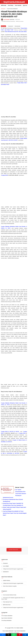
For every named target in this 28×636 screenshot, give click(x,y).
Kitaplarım (5, 563)
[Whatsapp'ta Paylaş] (14, 634)
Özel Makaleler (17, 26)
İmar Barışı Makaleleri (6, 620)
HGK (6, 175)
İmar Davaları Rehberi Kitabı (9, 595)
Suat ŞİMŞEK (6, 566)
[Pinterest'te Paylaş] (19, 634)
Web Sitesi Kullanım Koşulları (10, 586)
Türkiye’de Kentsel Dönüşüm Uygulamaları (13, 569)
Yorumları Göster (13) (13, 549)
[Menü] (2, 2)
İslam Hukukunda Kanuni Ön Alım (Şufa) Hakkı (16, 31)
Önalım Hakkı (10, 26)
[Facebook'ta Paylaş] (3, 634)
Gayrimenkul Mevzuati (14, 1)
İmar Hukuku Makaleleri (6, 615)
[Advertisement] (14, 101)
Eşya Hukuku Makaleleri (6, 618)
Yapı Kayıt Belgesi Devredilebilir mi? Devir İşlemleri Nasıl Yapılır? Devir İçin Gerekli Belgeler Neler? (15, 513)
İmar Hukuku (18, 5)
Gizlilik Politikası (6, 580)
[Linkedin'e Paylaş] (25, 634)
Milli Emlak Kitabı (7, 604)
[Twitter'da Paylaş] (8, 634)
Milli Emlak (3, 5)
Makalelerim (6, 571)
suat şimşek (6, 19)
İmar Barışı (10, 5)
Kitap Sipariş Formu (7, 602)
